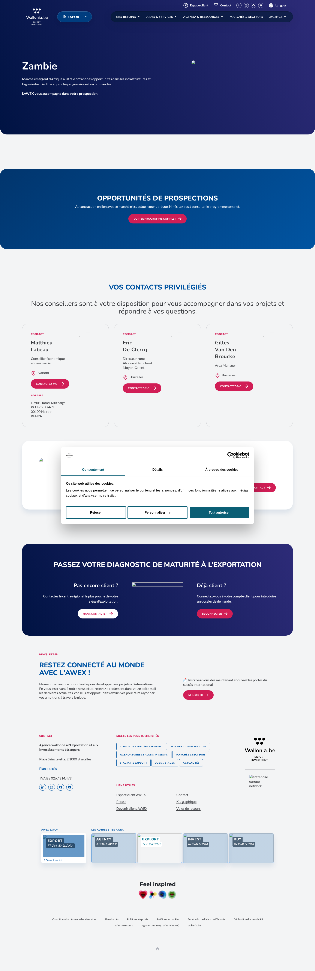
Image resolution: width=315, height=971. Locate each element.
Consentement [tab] (93, 469)
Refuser (96, 512)
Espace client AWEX (131, 795)
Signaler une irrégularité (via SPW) (160, 925)
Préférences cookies (168, 919)
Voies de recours (188, 808)
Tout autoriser (219, 512)
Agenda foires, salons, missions (144, 754)
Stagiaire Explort (133, 762)
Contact (225, 5)
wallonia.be (194, 925)
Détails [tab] (157, 469)
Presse (121, 801)
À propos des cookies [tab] (221, 469)
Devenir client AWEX (131, 808)
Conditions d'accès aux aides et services (74, 919)
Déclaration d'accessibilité (248, 919)
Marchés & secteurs (191, 754)
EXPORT (74, 17)
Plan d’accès (48, 768)
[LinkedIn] (239, 5)
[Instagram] (246, 5)
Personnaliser (155, 512)
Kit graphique (186, 801)
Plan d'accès (111, 919)
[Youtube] (260, 5)
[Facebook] (253, 5)
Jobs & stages (165, 762)
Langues (280, 5)
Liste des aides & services (188, 746)
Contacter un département (141, 746)
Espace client (199, 5)
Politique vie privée (137, 919)
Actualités (191, 762)
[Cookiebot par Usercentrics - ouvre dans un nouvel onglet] (230, 455)
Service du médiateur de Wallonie (206, 919)
